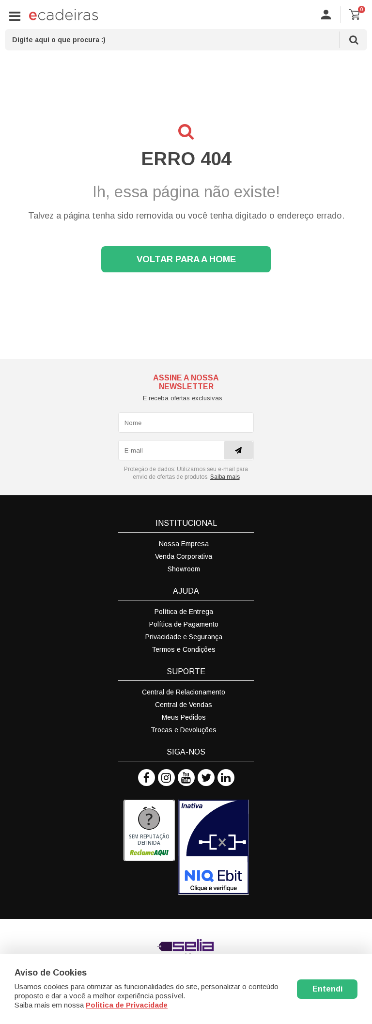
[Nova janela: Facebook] (146, 777)
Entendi (327, 989)
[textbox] (186, 39)
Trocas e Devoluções (184, 730)
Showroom (184, 569)
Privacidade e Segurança (183, 637)
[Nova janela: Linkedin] (225, 777)
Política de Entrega (184, 611)
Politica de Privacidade (127, 1005)
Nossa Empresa (184, 544)
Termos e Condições (184, 649)
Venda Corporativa (183, 556)
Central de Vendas (183, 705)
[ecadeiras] (63, 14)
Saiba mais (225, 476)
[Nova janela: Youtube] (186, 777)
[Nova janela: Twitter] (206, 777)
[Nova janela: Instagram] (166, 777)
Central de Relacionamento (183, 692)
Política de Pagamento (183, 624)
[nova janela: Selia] (186, 948)
